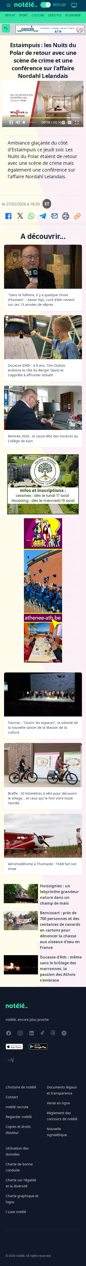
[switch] (45, 5)
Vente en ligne (58, 1103)
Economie (73, 15)
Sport (23, 15)
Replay (10, 15)
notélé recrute (17, 1107)
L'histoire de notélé (21, 1087)
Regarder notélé (19, 1116)
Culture (38, 15)
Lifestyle (55, 15)
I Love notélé (16, 1211)
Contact (12, 1097)
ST (46, 204)
